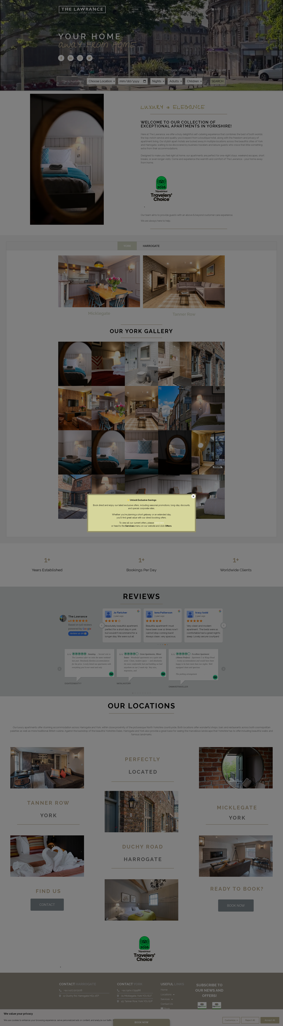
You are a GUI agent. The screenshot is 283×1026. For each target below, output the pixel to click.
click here (159, 523)
